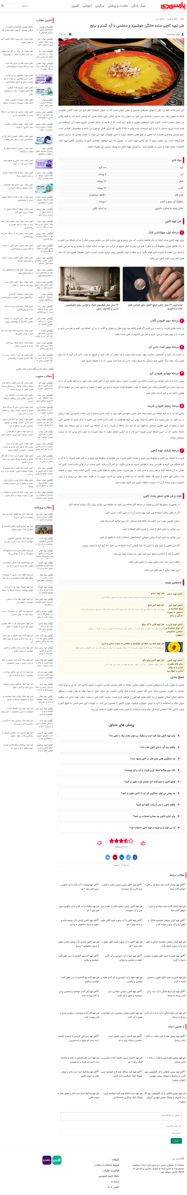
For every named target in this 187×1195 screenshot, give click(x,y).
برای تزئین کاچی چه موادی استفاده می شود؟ (154, 816)
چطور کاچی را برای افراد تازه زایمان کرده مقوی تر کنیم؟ (149, 781)
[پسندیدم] (143, 842)
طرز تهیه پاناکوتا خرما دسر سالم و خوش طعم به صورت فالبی (78, 1095)
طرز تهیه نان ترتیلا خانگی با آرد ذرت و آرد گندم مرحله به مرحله (165, 1015)
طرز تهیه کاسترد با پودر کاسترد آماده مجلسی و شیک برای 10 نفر (122, 1060)
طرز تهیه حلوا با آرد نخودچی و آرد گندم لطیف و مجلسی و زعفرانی (121, 979)
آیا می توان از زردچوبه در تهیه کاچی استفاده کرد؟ (152, 827)
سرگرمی (99, 6)
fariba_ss (125, 865)
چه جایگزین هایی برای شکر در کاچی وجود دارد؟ (152, 759)
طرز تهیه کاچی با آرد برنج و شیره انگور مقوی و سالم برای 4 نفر (122, 944)
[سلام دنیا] (47, 1164)
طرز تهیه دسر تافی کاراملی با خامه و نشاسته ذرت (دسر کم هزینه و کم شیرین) (80, 1060)
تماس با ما (113, 1187)
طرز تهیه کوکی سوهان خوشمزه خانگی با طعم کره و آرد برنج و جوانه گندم (166, 944)
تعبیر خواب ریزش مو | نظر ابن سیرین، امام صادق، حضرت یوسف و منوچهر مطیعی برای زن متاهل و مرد (17, 422)
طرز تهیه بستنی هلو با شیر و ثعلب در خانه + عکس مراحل (166, 1060)
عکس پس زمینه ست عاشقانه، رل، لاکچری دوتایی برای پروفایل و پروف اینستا (18, 398)
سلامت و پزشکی (118, 6)
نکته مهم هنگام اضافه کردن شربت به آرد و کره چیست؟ (149, 770)
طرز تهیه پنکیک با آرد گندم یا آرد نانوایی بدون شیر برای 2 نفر (79, 908)
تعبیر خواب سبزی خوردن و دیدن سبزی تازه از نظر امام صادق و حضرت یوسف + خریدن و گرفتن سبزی (18, 446)
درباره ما (115, 1181)
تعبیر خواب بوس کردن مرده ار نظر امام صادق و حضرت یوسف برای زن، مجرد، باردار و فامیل (17, 459)
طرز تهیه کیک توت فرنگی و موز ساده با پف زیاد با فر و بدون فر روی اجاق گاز (18, 638)
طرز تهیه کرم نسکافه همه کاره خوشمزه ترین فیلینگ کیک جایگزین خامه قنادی (123, 1095)
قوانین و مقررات (111, 1170)
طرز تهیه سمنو (157, 593)
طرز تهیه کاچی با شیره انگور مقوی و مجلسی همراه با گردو (166, 979)
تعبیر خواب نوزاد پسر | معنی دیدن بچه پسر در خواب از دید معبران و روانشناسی (17, 224)
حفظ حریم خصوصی (109, 1176)
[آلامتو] (57, 1164)
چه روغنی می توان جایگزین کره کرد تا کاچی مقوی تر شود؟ (148, 793)
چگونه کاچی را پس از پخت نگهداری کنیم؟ (155, 804)
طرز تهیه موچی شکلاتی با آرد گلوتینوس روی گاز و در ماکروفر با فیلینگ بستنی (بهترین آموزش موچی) (165, 1097)
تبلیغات (115, 1159)
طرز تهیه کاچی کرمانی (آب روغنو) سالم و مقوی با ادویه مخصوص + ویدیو (78, 944)
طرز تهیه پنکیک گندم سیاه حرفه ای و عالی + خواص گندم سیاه (166, 908)
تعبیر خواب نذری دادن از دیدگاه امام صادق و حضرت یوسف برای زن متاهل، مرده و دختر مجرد (17, 410)
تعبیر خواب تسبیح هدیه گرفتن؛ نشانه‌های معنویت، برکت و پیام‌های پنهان (18, 90)
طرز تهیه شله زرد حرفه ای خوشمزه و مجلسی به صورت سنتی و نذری (133, 643)
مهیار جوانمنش (174, 34)
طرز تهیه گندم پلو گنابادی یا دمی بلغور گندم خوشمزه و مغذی (80, 979)
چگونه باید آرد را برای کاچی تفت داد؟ (157, 747)
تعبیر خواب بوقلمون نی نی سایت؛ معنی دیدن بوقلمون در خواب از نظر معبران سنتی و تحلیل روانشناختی (18, 78)
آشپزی (75, 6)
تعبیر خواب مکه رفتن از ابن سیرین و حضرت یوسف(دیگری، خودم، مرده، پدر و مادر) (17, 471)
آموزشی (87, 6)
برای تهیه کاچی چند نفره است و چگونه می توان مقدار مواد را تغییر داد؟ (142, 736)
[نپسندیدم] (99, 842)
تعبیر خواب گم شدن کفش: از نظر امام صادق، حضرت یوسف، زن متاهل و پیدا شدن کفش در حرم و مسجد (17, 386)
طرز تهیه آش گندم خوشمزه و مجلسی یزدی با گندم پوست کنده (79, 1015)
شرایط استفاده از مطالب (107, 1165)
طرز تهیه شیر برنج (155, 605)
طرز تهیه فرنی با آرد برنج (152, 624)
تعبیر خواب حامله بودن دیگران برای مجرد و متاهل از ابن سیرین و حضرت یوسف (17, 483)
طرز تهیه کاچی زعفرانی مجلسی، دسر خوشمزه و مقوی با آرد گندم (121, 1015)
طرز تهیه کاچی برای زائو (153, 660)
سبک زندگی (138, 6)
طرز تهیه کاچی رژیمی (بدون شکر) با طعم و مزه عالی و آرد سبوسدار (121, 908)
